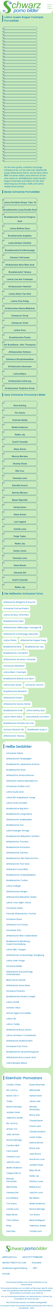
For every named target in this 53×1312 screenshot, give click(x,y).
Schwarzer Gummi (34, 684)
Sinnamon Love (37, 1159)
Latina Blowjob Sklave (16, 1063)
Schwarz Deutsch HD (14, 729)
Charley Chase (13, 1084)
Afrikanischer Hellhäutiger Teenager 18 (22, 627)
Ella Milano (34, 1198)
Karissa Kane (35, 1095)
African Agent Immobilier (18, 1013)
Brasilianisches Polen (14, 621)
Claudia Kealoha (37, 1131)
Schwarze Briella (14, 966)
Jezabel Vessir (13, 1112)
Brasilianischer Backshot (15, 691)
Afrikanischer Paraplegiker (19, 758)
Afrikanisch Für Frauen (17, 924)
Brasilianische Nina (12, 646)
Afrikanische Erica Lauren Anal (21, 1057)
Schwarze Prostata (15, 991)
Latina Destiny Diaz (35, 710)
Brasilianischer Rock (15, 769)
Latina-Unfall (12, 1002)
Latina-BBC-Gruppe (16, 949)
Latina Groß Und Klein (16, 803)
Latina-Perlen (10, 640)
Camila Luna (12, 1209)
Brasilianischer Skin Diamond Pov (22, 858)
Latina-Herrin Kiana (13, 716)
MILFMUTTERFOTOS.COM (14, 1262)
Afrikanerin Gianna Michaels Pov (22, 780)
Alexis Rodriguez (37, 1220)
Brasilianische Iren (15, 825)
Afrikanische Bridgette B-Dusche (19, 602)
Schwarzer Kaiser (14, 908)
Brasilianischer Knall (13, 710)
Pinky (8, 1225)
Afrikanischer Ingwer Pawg (33, 640)
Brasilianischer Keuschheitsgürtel (22, 1051)
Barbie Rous (35, 1187)
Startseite (36, 1262)
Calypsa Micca (13, 1173)
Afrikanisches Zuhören (17, 852)
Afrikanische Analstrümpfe (19, 1040)
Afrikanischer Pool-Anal (17, 863)
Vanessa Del (12, 1192)
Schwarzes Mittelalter (14, 665)
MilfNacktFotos (9, 1257)
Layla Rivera (35, 1153)
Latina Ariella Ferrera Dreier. (24, 185)
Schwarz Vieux (13, 1007)
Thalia (9, 1101)
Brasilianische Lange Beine (19, 814)
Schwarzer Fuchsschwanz (16, 608)
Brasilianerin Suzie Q (37, 729)
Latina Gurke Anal (14, 791)
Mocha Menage (14, 1140)
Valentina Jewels (14, 1117)
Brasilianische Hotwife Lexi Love (19, 723)
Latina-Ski (11, 1018)
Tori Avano (11, 1203)
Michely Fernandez (11, 1180)
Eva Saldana (12, 1198)
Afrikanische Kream (13, 697)
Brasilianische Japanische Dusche (22, 764)
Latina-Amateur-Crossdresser (21, 1035)
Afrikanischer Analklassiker (19, 819)
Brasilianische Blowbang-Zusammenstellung (18, 942)
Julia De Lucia (13, 1162)
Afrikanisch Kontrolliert (17, 869)
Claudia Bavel (36, 1120)
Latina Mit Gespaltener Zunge (20, 797)
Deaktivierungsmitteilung (14, 1268)
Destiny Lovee (36, 1181)
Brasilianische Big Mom (17, 808)
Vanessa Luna (13, 1156)
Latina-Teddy (13, 1024)
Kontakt (6, 1273)
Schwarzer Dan (13, 930)
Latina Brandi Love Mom (37, 716)
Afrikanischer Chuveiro (17, 841)
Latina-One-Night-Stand (18, 902)
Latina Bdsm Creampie (15, 672)
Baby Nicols (11, 1214)
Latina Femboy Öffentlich (16, 614)
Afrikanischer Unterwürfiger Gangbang (25, 955)
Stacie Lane (35, 1126)
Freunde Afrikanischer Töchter (21, 913)
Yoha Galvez (12, 1220)
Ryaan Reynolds (37, 1084)
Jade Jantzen (13, 1134)
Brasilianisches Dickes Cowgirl (20, 996)
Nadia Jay (34, 1175)
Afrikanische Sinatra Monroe (20, 775)
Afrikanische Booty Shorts (18, 1029)
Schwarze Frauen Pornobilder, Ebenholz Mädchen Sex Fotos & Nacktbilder (26, 1306)
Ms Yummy (12, 1090)
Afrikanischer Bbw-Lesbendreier (21, 935)
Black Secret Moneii (15, 980)
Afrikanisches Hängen (17, 891)
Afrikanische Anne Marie (18, 985)
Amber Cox (11, 1129)
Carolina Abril (12, 1145)
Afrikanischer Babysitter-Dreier (21, 897)
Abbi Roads (11, 1187)
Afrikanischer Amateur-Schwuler (20, 659)
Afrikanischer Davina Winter (17, 704)
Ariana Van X (12, 1095)
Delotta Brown (36, 1142)
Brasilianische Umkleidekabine (21, 875)
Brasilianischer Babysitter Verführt (22, 836)
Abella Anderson (14, 1167)
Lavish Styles (35, 1137)
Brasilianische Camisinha (16, 653)
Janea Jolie (34, 1101)
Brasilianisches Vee (34, 646)
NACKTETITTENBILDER (32, 1257)
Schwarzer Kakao (14, 753)
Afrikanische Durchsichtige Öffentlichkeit (19, 973)
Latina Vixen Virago (15, 960)
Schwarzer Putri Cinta (16, 1046)
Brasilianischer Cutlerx (17, 880)
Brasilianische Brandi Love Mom (19, 678)
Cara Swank (12, 1151)
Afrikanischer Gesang (14, 735)
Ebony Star (34, 1115)
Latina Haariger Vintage (17, 830)
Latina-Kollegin (13, 886)
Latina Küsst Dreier (13, 684)
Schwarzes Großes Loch (18, 786)
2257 (35, 1268)
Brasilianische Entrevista (18, 847)
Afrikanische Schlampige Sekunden (21, 634)
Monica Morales (14, 1106)
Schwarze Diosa (14, 919)
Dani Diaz (10, 1231)
